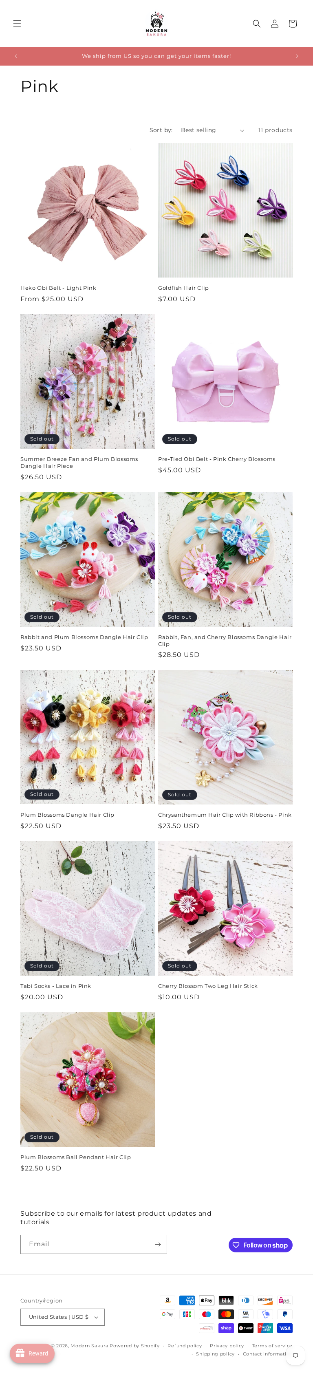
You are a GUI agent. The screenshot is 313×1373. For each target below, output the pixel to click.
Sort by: (161, 130)
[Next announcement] (297, 56)
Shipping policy (215, 1354)
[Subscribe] (158, 1244)
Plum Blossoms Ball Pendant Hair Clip (75, 1157)
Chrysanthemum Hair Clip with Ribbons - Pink (225, 814)
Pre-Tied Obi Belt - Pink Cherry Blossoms (217, 459)
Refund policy (185, 1346)
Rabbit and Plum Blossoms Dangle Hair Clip (84, 637)
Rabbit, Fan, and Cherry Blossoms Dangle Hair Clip (224, 640)
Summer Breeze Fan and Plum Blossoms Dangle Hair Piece (79, 462)
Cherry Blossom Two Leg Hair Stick (208, 986)
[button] (17, 24)
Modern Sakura (89, 1346)
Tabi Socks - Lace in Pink (55, 986)
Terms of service (272, 1346)
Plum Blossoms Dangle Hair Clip (67, 814)
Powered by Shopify (135, 1346)
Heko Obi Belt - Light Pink (58, 287)
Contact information (268, 1354)
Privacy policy (227, 1346)
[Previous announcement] (16, 56)
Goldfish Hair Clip (183, 287)
